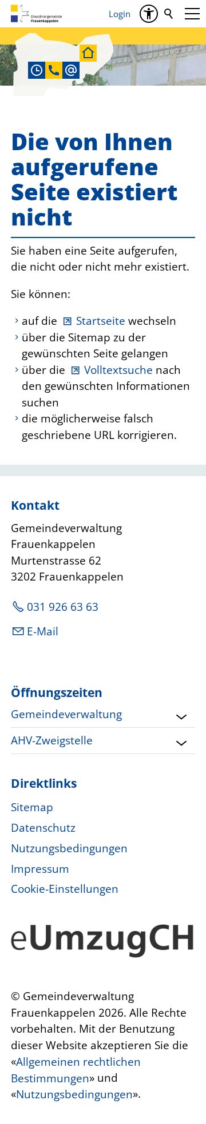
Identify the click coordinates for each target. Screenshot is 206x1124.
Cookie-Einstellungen (64, 888)
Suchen (169, 14)
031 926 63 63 (62, 606)
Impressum (40, 868)
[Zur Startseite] (36, 14)
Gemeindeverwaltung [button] (66, 714)
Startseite (100, 320)
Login (119, 13)
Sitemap (32, 807)
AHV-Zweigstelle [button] (52, 740)
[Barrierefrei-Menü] (149, 14)
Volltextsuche (118, 369)
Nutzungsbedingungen (69, 848)
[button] (192, 14)
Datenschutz (43, 827)
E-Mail (42, 631)
